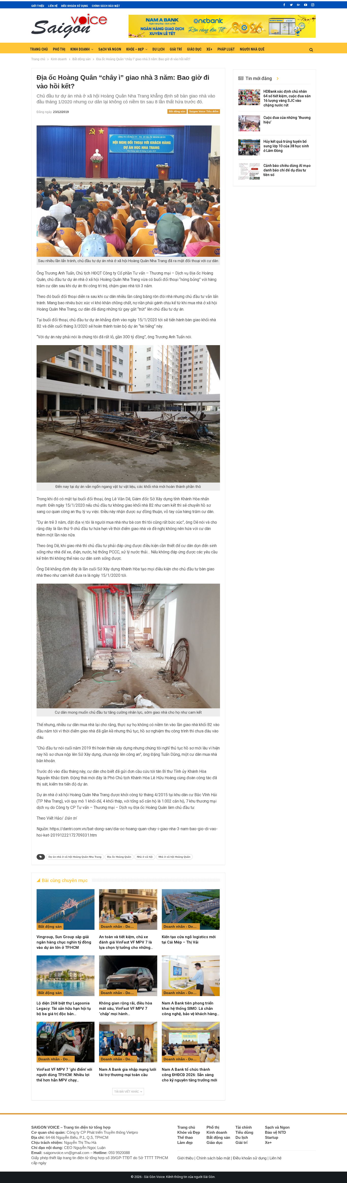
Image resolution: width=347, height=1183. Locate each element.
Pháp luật (226, 49)
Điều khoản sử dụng (74, 6)
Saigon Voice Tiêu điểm (203, 111)
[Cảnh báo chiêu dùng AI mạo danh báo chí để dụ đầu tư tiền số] (249, 171)
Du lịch (158, 49)
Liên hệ (52, 6)
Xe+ (209, 49)
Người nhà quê (252, 49)
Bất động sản (177, 111)
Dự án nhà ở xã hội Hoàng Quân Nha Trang (75, 856)
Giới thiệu (37, 6)
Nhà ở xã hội (145, 856)
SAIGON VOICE (45, 1127)
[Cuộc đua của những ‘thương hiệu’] (249, 123)
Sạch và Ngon (109, 49)
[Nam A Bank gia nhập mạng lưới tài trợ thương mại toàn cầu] (128, 1042)
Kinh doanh (80, 49)
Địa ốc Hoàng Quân (119, 856)
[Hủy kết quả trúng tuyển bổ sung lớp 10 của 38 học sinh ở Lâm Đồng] (249, 147)
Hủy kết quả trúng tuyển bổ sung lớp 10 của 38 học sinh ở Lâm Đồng (286, 146)
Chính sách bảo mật (106, 6)
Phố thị (59, 49)
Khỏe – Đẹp (135, 49)
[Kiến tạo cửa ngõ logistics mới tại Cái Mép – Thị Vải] (191, 909)
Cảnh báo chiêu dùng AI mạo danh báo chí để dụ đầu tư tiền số (287, 170)
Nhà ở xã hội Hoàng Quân (174, 856)
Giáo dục (194, 49)
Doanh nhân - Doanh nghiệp (119, 926)
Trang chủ (39, 49)
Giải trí (176, 49)
